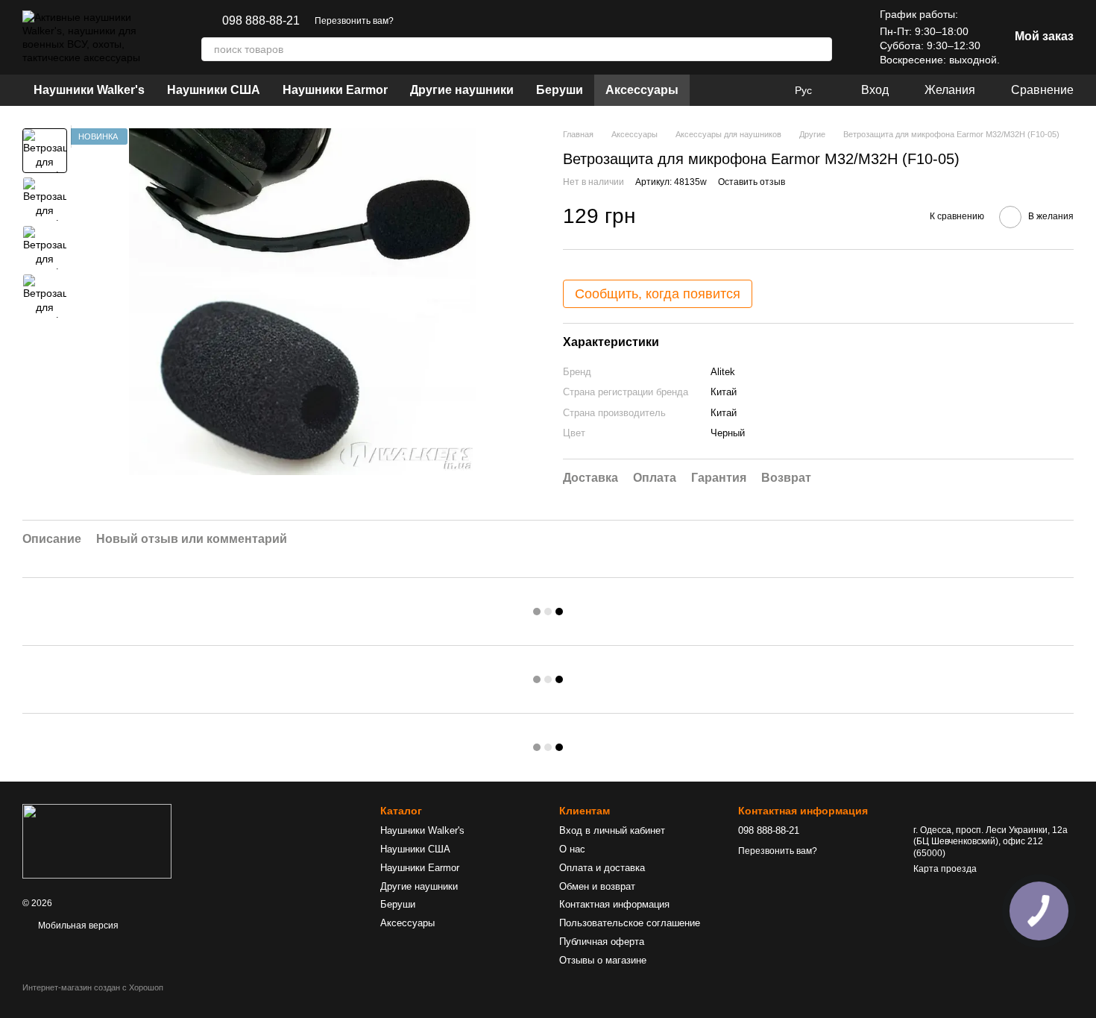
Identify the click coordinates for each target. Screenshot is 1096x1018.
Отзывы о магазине (602, 960)
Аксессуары (641, 90)
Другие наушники (462, 90)
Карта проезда (945, 869)
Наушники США (213, 90)
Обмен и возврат (597, 886)
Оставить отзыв (751, 182)
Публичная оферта (601, 941)
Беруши (559, 90)
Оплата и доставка (602, 867)
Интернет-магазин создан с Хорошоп (92, 987)
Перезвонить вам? (354, 21)
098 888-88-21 (261, 21)
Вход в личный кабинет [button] (612, 830)
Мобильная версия (77, 925)
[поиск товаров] (820, 49)
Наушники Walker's (89, 90)
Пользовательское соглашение (629, 923)
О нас (572, 849)
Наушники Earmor (335, 90)
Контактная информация (614, 904)
